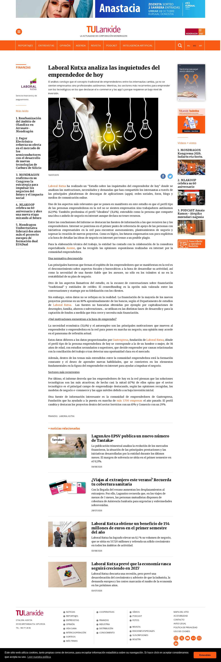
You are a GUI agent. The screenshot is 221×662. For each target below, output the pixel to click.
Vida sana (71, 628)
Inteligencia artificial (138, 45)
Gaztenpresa (120, 339)
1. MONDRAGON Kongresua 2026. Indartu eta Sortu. (190, 153)
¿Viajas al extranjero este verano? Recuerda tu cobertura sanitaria (131, 482)
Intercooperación (76, 632)
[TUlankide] (103, 30)
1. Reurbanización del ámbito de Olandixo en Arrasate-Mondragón (28, 125)
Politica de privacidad (185, 627)
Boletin (137, 639)
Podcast (111, 45)
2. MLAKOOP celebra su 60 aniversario (187, 183)
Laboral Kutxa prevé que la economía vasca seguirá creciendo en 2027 (131, 566)
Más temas (72, 640)
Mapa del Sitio (181, 611)
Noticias (70, 611)
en (200, 45)
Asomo (70, 248)
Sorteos (71, 636)
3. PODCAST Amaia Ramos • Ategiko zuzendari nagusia (191, 214)
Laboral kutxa (66, 416)
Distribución (106, 628)
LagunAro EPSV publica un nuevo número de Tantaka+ (130, 438)
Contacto (179, 619)
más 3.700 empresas (129, 400)
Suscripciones (140, 635)
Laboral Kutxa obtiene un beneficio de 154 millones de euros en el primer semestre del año (130, 528)
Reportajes (25, 45)
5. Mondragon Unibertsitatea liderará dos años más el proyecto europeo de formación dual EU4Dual (28, 234)
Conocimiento (107, 632)
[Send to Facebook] (163, 176)
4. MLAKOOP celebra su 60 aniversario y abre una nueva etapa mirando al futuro (29, 211)
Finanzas (23, 67)
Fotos (136, 620)
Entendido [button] (205, 655)
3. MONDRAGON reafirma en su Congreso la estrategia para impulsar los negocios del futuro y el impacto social (29, 186)
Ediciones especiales (144, 631)
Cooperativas (106, 611)
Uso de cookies (182, 631)
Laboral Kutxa (57, 186)
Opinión (65, 45)
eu (188, 45)
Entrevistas (46, 45)
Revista (96, 45)
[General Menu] (19, 32)
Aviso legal (180, 623)
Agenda (81, 45)
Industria (104, 624)
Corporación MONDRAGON (113, 35)
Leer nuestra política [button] (39, 657)
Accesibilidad (181, 615)
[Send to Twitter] (170, 176)
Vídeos (136, 611)
